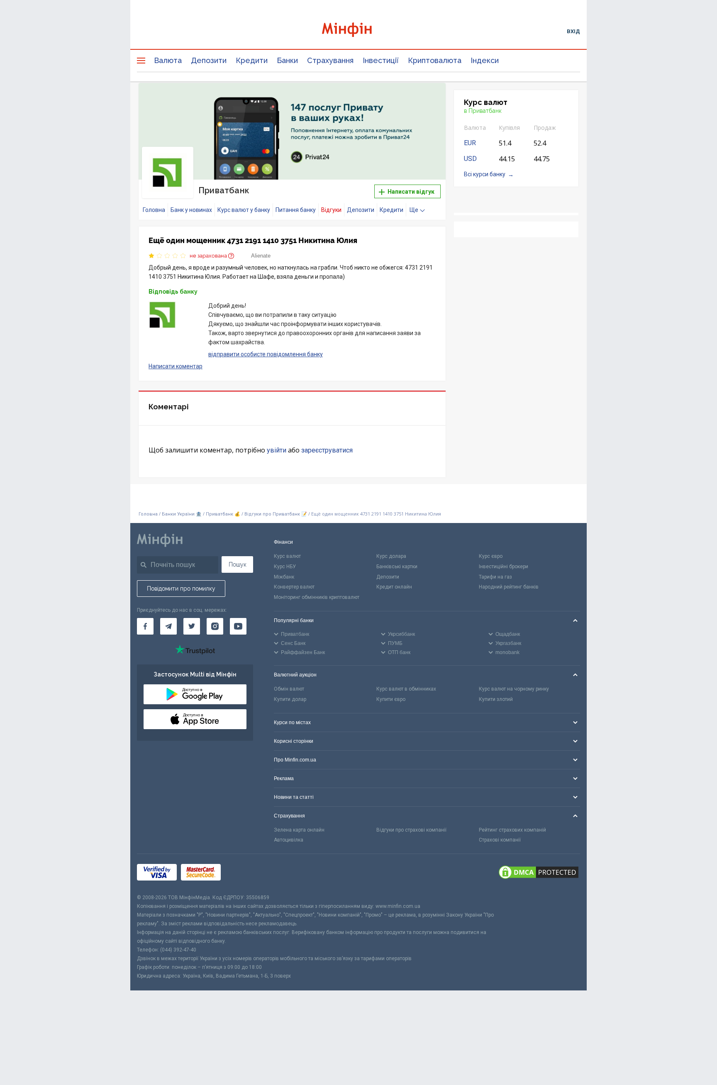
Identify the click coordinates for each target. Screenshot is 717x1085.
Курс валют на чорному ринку (514, 689)
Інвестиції (381, 60)
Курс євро (490, 556)
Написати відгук (410, 191)
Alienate (261, 256)
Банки (287, 60)
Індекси (485, 60)
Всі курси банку (484, 174)
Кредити (252, 60)
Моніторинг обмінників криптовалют (316, 597)
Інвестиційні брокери (503, 566)
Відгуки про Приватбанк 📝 (276, 514)
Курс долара (391, 556)
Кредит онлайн (394, 587)
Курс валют (287, 556)
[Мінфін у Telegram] (168, 626)
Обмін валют (289, 689)
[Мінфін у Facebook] (145, 626)
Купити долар (290, 699)
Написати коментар (175, 366)
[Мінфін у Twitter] (191, 626)
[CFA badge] (243, 873)
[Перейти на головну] (358, 30)
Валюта (168, 60)
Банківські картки (396, 566)
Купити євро (390, 699)
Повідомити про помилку (181, 588)
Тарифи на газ (495, 577)
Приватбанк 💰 (223, 514)
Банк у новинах (191, 210)
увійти (276, 450)
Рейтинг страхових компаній (512, 830)
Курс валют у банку (243, 210)
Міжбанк (284, 577)
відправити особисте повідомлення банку (265, 354)
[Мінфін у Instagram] (215, 626)
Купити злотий (496, 699)
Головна (154, 210)
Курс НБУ (285, 566)
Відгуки (331, 210)
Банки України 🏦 (182, 514)
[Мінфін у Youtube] (238, 626)
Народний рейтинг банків (509, 587)
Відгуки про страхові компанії (411, 830)
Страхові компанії (500, 840)
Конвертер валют (294, 587)
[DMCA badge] (538, 873)
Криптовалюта (434, 60)
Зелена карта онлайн (299, 830)
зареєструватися (327, 450)
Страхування (330, 60)
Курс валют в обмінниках (406, 689)
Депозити (209, 60)
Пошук (237, 564)
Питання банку (296, 210)
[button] (427, 99)
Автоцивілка (288, 840)
